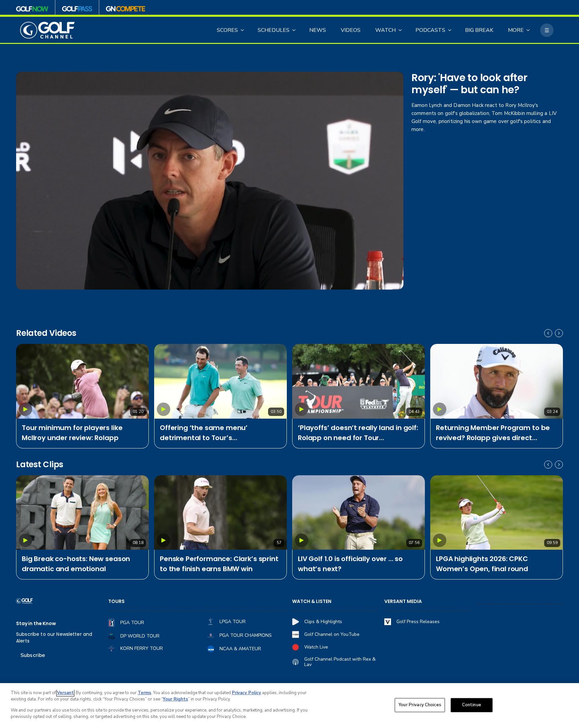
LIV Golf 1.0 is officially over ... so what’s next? (350, 563)
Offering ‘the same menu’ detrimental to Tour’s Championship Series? (204, 433)
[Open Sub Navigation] (243, 30)
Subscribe (32, 655)
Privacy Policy (246, 693)
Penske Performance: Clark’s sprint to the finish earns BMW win (219, 563)
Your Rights (175, 699)
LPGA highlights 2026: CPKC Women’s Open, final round (482, 563)
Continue (471, 705)
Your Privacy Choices (419, 705)
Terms (144, 693)
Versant (65, 693)
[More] (547, 30)
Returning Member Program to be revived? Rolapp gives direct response (493, 433)
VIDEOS (351, 30)
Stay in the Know (36, 623)
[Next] (559, 333)
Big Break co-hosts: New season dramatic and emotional (76, 563)
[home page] (47, 30)
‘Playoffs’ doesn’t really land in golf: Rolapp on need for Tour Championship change (358, 433)
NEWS (317, 30)
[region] (289, 705)
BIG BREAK (479, 30)
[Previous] (548, 333)
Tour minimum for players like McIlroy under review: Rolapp (72, 432)
